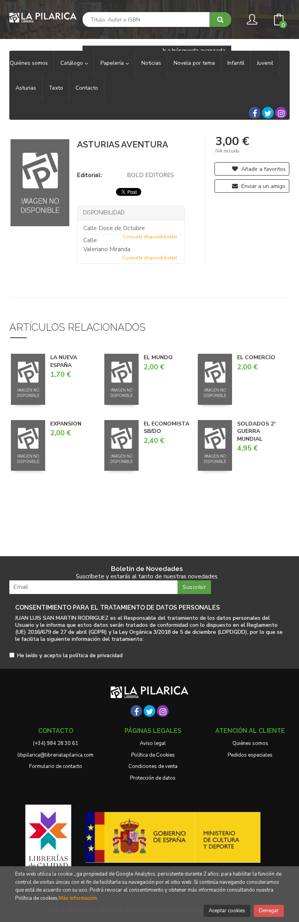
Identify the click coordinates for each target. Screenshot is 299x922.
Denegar (269, 910)
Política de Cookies (153, 755)
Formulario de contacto (55, 766)
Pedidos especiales (250, 755)
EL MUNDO (158, 357)
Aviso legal (153, 743)
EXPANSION (65, 423)
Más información (78, 898)
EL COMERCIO (256, 357)
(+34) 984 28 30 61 (55, 743)
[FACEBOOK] (254, 113)
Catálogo (72, 63)
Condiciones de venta (153, 766)
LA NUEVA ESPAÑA (63, 361)
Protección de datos (153, 778)
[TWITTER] (268, 113)
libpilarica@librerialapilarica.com (55, 755)
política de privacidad (96, 655)
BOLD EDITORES (150, 175)
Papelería (112, 63)
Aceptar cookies (227, 910)
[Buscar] (220, 19)
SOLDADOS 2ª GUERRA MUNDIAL (256, 431)
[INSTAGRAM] (281, 113)
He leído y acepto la (70, 655)
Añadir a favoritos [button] (263, 169)
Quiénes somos (250, 743)
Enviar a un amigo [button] (262, 186)
